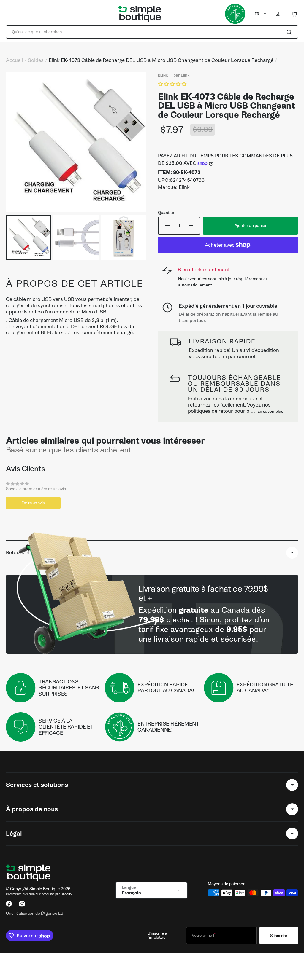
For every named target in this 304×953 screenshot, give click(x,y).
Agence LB (52, 913)
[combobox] (152, 32)
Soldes (36, 60)
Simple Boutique (44, 888)
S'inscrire (278, 935)
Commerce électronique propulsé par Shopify (39, 894)
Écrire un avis (33, 502)
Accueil (14, 60)
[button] (8, 13)
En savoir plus (270, 411)
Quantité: (166, 213)
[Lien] (152, 614)
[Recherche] (290, 32)
